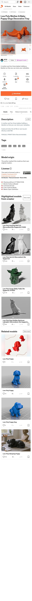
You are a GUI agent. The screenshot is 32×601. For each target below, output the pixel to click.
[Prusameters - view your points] (21, 2)
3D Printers (13, 12)
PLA (16, 81)
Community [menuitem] (27, 6)
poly (15, 146)
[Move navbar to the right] (30, 6)
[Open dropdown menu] (30, 16)
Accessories (22, 12)
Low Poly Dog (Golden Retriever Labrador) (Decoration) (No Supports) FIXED (15, 321)
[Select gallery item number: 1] (13, 222)
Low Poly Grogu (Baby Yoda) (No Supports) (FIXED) (14, 289)
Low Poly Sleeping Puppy (11, 454)
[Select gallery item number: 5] (18, 222)
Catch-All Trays (12, 103)
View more (27, 197)
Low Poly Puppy (8, 359)
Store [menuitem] (14, 6)
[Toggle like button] (4, 229)
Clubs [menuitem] (20, 6)
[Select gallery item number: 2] (14, 222)
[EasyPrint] (17, 1)
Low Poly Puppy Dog (10, 422)
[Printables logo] (2, 6)
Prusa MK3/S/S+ (4, 88)
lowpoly (4, 146)
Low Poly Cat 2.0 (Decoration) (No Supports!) (14, 258)
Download (17, 93)
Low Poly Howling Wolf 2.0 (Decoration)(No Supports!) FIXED (14, 226)
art (19, 146)
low (10, 146)
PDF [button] (28, 119)
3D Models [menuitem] (8, 6)
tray (24, 146)
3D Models (4, 12)
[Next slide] (29, 49)
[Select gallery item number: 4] (17, 222)
